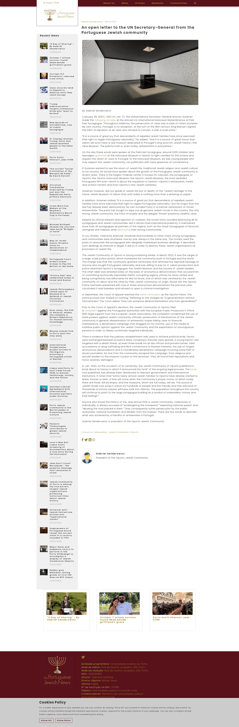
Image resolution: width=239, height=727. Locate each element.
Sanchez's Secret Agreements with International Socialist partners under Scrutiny (61, 391)
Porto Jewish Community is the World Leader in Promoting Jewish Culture (60, 410)
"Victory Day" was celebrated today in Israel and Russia (62, 277)
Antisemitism (100, 432)
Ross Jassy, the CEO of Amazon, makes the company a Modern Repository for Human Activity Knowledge (62, 316)
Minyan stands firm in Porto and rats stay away (62, 333)
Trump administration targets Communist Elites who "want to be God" (62, 109)
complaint (91, 310)
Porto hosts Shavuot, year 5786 (61, 158)
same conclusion (150, 294)
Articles (140, 3)
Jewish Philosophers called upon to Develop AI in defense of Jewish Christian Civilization (62, 295)
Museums (157, 3)
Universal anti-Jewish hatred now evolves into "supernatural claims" (61, 514)
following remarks (105, 120)
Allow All (46, 720)
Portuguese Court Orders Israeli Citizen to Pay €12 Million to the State (61, 262)
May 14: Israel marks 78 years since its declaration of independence (59, 245)
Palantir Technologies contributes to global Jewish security (58, 428)
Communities (178, 3)
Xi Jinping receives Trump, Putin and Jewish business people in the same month (61, 143)
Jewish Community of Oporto (124, 432)
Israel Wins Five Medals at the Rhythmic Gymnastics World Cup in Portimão (61, 211)
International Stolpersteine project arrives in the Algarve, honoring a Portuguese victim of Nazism (61, 352)
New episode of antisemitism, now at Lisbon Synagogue (61, 126)
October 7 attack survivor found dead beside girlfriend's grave (61, 61)
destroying (124, 229)
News (125, 3)
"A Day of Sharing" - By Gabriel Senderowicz (62, 46)
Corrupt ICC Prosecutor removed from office (62, 76)
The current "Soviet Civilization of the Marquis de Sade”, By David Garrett (61, 172)
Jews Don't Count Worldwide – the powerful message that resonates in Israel (61, 468)
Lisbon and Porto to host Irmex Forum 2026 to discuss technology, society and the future (62, 373)
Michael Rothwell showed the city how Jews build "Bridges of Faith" (62, 228)
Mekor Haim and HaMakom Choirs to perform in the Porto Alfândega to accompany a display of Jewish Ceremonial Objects (62, 554)
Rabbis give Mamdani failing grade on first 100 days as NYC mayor (61, 573)
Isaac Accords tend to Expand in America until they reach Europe (61, 91)
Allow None (64, 720)
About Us (109, 3)
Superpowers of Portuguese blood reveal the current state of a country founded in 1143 (61, 533)
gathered (101, 155)
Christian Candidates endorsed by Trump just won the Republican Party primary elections (61, 191)
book (193, 369)
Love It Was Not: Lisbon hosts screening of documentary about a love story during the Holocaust (62, 448)
